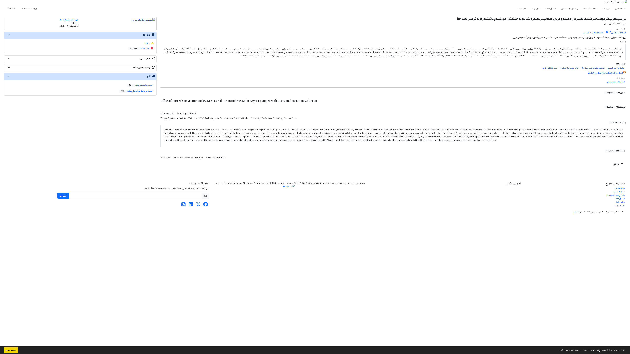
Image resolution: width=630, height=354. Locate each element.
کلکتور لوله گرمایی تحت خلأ (593, 68)
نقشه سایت (620, 205)
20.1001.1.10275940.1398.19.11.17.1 (605, 73)
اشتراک (63, 195)
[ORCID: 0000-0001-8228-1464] (607, 32)
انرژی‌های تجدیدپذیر (616, 81)
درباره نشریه (619, 191)
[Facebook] (205, 205)
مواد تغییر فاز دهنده (569, 68)
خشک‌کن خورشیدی (616, 68)
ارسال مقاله (550, 8)
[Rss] (183, 205)
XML (147, 43)
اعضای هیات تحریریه (616, 195)
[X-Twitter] (198, 205)
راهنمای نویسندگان (569, 8)
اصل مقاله (140, 48)
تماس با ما (522, 8)
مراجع (616, 163)
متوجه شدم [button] (11, 350)
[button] (557, 350)
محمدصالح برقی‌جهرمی (593, 32)
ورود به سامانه (30, 8)
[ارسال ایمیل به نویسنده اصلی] (610, 32)
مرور (608, 8)
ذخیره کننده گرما (550, 68)
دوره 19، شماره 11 (69, 19)
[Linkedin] (190, 205)
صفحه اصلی (620, 8)
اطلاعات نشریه (591, 8)
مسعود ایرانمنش (618, 32)
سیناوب (575, 211)
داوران (537, 8)
